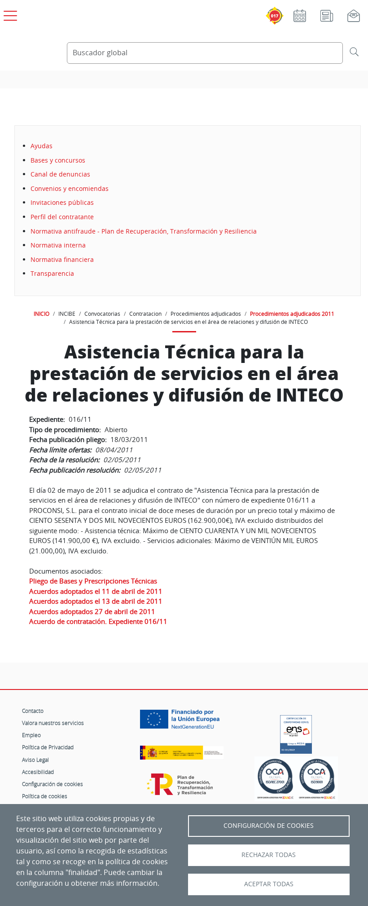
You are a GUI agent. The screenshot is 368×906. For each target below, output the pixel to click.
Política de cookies (44, 796)
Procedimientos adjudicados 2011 (292, 313)
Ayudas (42, 145)
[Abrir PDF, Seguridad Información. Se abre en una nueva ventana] (275, 778)
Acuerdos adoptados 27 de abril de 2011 (92, 611)
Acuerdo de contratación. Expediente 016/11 (98, 621)
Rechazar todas (268, 855)
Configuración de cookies (52, 783)
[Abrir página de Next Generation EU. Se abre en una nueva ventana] (182, 722)
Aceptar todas (269, 884)
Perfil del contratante (62, 216)
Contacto (33, 710)
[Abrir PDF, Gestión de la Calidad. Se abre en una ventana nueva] (317, 778)
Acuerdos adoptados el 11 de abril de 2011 (95, 591)
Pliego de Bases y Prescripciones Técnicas (93, 580)
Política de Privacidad (48, 747)
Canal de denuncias (60, 174)
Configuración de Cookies (268, 826)
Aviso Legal (35, 759)
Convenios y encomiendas (70, 188)
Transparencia (52, 273)
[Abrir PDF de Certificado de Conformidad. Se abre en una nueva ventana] (296, 732)
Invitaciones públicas (62, 202)
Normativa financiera (62, 259)
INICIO (41, 313)
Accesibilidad (38, 771)
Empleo (31, 734)
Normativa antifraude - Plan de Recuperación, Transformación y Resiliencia (144, 231)
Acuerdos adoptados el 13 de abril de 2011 (95, 601)
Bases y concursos (58, 160)
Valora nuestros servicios (53, 722)
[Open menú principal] (9, 14)
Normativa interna (58, 245)
